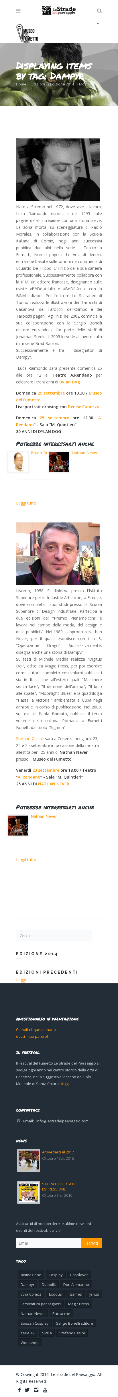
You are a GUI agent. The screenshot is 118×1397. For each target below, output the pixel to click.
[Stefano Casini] (58, 553)
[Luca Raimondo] (58, 169)
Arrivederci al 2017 (58, 1152)
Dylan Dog (70, 382)
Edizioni (38, 84)
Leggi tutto (26, 503)
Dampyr (27, 1284)
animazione (31, 1274)
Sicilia (47, 1332)
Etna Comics (31, 1294)
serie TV (28, 1332)
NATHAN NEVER (53, 784)
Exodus (55, 1294)
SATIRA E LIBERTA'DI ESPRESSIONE (59, 1186)
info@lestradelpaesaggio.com (62, 1121)
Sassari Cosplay (35, 1323)
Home (21, 84)
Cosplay (56, 1274)
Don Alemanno (76, 1284)
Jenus (94, 1294)
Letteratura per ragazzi (41, 1303)
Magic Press (78, 1303)
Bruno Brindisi (44, 453)
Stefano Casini (29, 738)
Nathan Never (85, 453)
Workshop (30, 1342)
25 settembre (51, 393)
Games (75, 1294)
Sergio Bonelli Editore (74, 1323)
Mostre (85, 84)
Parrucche (61, 1313)
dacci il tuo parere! (32, 1036)
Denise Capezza (83, 406)
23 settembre (45, 770)
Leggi (21, 980)
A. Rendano (29, 777)
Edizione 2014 (62, 84)
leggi (65, 1083)
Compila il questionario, (36, 1029)
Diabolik (49, 1284)
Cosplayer (79, 1274)
